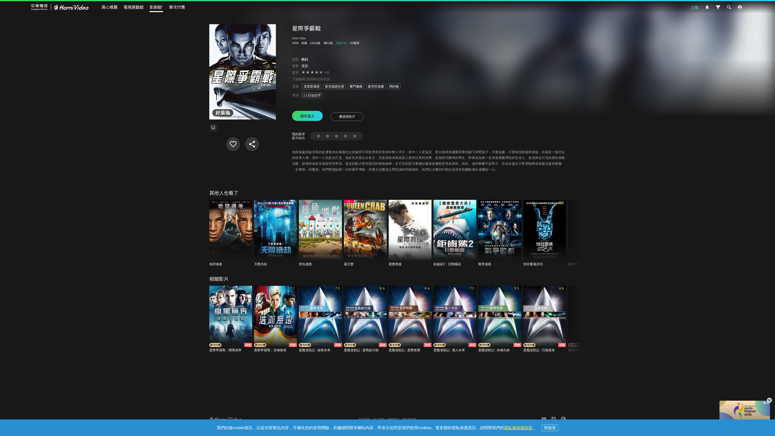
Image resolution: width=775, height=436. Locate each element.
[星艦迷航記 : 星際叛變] (410, 319)
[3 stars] (336, 136)
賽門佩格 (356, 86)
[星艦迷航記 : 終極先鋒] (499, 319)
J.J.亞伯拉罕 (312, 95)
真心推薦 (110, 7)
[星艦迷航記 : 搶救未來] (320, 319)
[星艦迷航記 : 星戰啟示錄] (365, 319)
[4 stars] (345, 136)
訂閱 (694, 7)
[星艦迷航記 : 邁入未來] (455, 319)
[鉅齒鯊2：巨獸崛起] (455, 233)
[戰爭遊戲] (499, 233)
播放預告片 (347, 116)
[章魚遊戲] (320, 233)
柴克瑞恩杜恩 (334, 86)
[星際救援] (410, 233)
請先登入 (307, 115)
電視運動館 (134, 7)
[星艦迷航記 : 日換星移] (544, 319)
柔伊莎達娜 (376, 86)
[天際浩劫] (275, 233)
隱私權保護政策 (518, 428)
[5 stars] (354, 136)
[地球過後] (230, 233)
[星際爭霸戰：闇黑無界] (230, 319)
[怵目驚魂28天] (544, 233)
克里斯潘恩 (312, 86)
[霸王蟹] (365, 233)
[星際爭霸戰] (233, 144)
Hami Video (60, 7)
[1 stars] (318, 136)
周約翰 (394, 86)
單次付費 (177, 7)
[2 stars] (327, 136)
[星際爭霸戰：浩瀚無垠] (275, 319)
